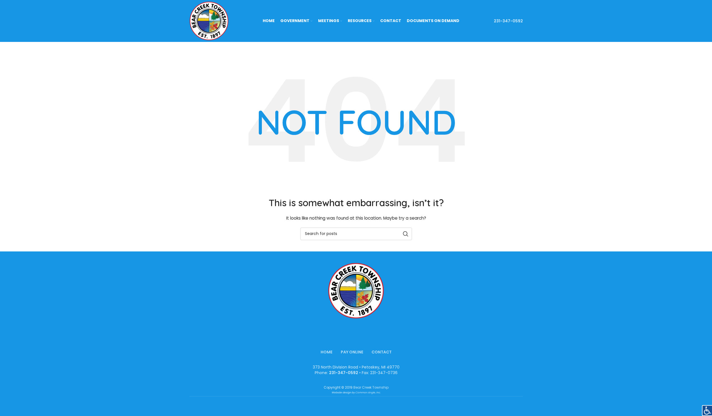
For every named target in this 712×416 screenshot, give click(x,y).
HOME (326, 352)
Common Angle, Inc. (367, 392)
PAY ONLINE (352, 352)
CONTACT (382, 352)
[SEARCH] (405, 233)
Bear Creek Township (371, 387)
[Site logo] (209, 20)
